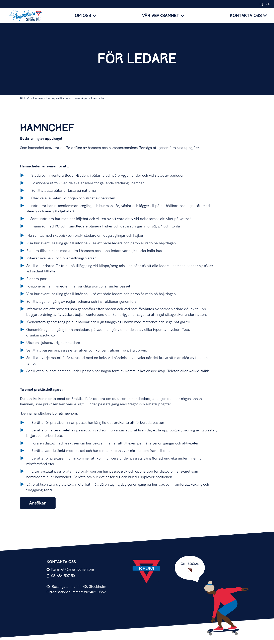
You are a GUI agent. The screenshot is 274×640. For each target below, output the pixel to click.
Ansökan (38, 503)
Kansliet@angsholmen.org (72, 569)
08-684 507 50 (63, 576)
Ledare (38, 98)
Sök (267, 4)
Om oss (83, 15)
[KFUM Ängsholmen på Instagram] (190, 570)
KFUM (24, 98)
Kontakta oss (246, 15)
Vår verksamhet (160, 15)
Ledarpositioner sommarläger (66, 98)
